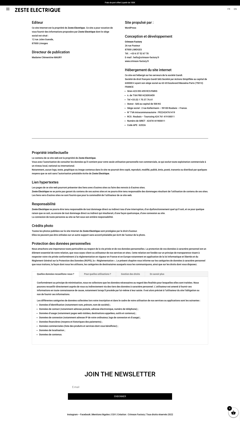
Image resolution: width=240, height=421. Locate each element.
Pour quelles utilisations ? (97, 274)
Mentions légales (101, 414)
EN (235, 9)
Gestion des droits (130, 274)
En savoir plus (157, 274)
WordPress (130, 27)
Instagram (72, 414)
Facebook (85, 414)
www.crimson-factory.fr (137, 61)
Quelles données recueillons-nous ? (55, 274)
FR (228, 9)
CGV (113, 414)
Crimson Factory (136, 414)
